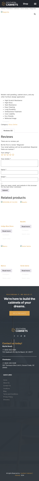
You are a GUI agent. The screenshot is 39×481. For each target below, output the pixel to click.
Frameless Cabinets (12, 8)
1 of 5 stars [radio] (2, 155)
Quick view (6, 239)
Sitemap (18, 475)
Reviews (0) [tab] (8, 131)
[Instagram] (17, 336)
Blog (4, 391)
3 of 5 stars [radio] (7, 155)
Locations (6, 388)
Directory (6, 400)
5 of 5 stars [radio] (13, 155)
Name (3, 169)
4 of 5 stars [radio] (10, 155)
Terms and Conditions (10, 394)
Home (3, 8)
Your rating (5, 152)
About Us (6, 383)
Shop (25, 4)
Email (3, 176)
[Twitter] (21, 336)
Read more (6, 231)
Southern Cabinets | (27, 473)
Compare (6, 121)
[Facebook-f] (14, 336)
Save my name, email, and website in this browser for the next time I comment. (19, 186)
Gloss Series (24, 8)
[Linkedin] (24, 336)
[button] (35, 4)
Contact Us (7, 386)
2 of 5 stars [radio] (5, 155)
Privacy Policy (8, 397)
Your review (6, 159)
